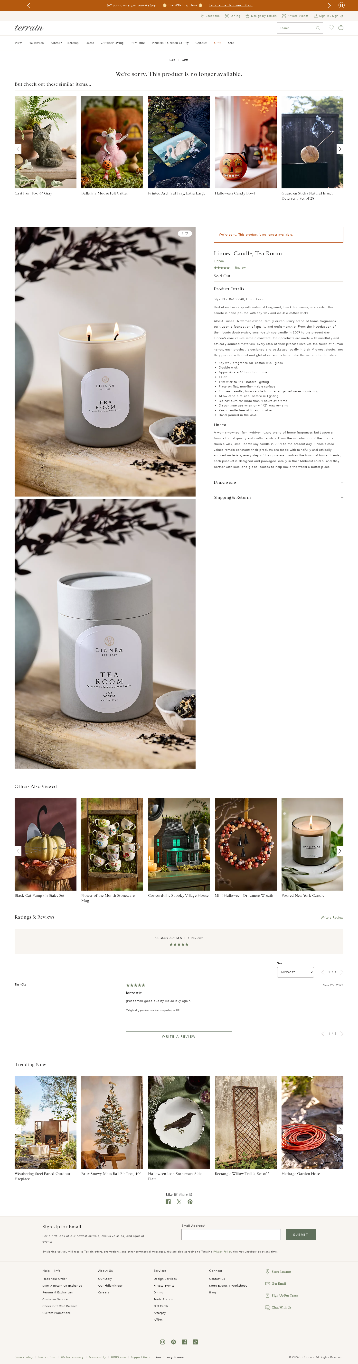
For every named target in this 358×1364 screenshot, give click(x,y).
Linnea (219, 261)
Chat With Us (281, 1307)
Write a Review (332, 918)
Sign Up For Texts (285, 1295)
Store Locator (281, 1271)
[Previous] (19, 149)
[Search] (318, 28)
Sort (280, 963)
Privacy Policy (222, 1251)
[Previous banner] (28, 5)
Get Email (279, 1283)
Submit (300, 1235)
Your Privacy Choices (170, 1357)
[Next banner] (329, 5)
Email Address (192, 1226)
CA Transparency (72, 1357)
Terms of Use (46, 1357)
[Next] (339, 149)
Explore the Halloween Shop (231, 6)
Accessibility (97, 1357)
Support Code (140, 1357)
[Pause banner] (341, 5)
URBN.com (118, 1357)
